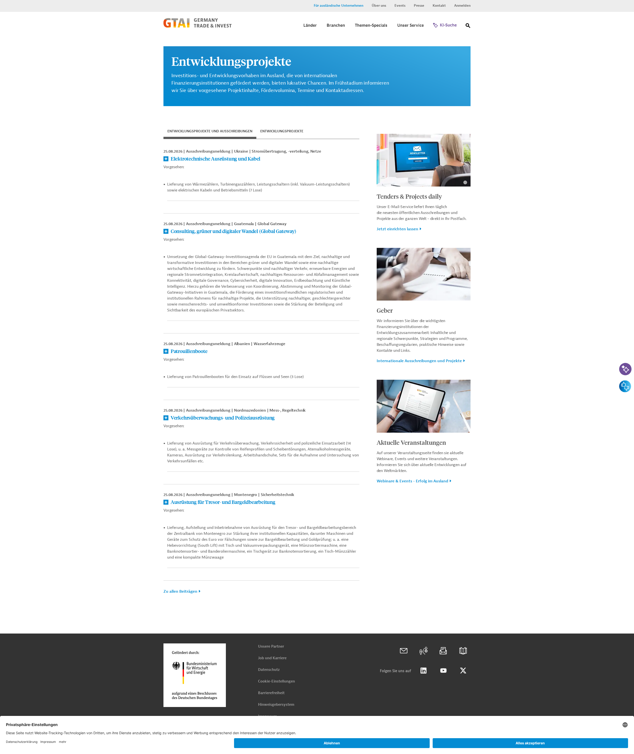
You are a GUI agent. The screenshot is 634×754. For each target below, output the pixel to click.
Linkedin (423, 670)
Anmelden (462, 5)
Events (400, 5)
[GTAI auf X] (463, 670)
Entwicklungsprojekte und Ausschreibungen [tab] (209, 131)
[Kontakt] (403, 650)
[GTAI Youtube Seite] (443, 670)
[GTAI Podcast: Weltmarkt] (423, 650)
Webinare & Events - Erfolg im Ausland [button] (412, 481)
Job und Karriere (272, 658)
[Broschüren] (463, 650)
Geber (385, 310)
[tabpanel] (261, 373)
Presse (419, 5)
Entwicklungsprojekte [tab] (281, 131)
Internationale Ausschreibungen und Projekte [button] (419, 360)
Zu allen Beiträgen (180, 591)
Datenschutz (269, 669)
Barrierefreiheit (271, 693)
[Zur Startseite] (197, 26)
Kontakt (439, 5)
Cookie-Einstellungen (276, 681)
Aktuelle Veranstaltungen (411, 442)
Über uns (379, 5)
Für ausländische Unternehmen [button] (338, 5)
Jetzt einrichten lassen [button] (397, 229)
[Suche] (468, 26)
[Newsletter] (443, 650)
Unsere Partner (271, 646)
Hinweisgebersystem (276, 704)
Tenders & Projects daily (409, 196)
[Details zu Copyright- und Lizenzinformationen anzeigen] (465, 182)
